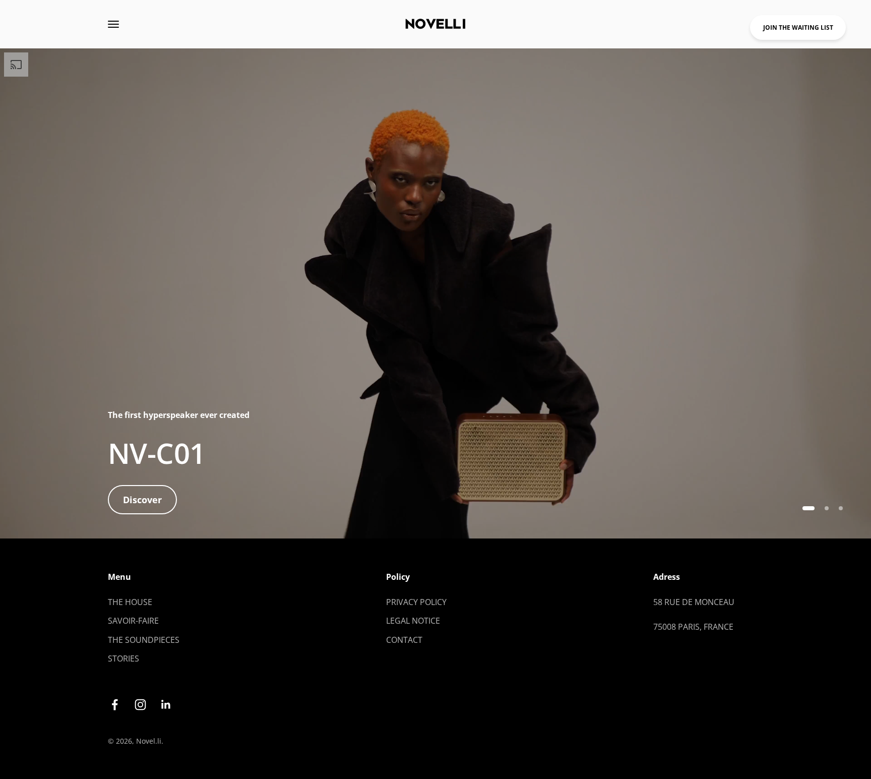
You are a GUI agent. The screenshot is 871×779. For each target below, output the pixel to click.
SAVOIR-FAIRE (133, 620)
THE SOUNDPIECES (143, 639)
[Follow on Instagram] (140, 704)
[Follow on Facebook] (114, 704)
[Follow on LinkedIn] (166, 704)
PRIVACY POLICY (416, 602)
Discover (142, 500)
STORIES (123, 658)
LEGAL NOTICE (413, 620)
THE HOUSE (130, 602)
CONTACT (404, 639)
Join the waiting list (798, 27)
